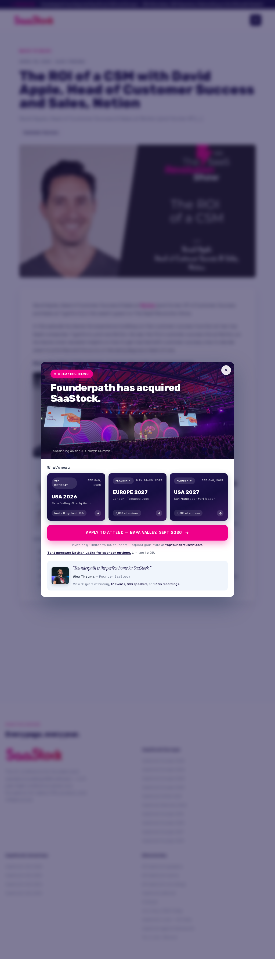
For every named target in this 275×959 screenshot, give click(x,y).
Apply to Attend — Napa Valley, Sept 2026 (134, 532)
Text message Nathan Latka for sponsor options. (89, 552)
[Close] (226, 370)
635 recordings (167, 584)
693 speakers (137, 584)
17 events (118, 584)
